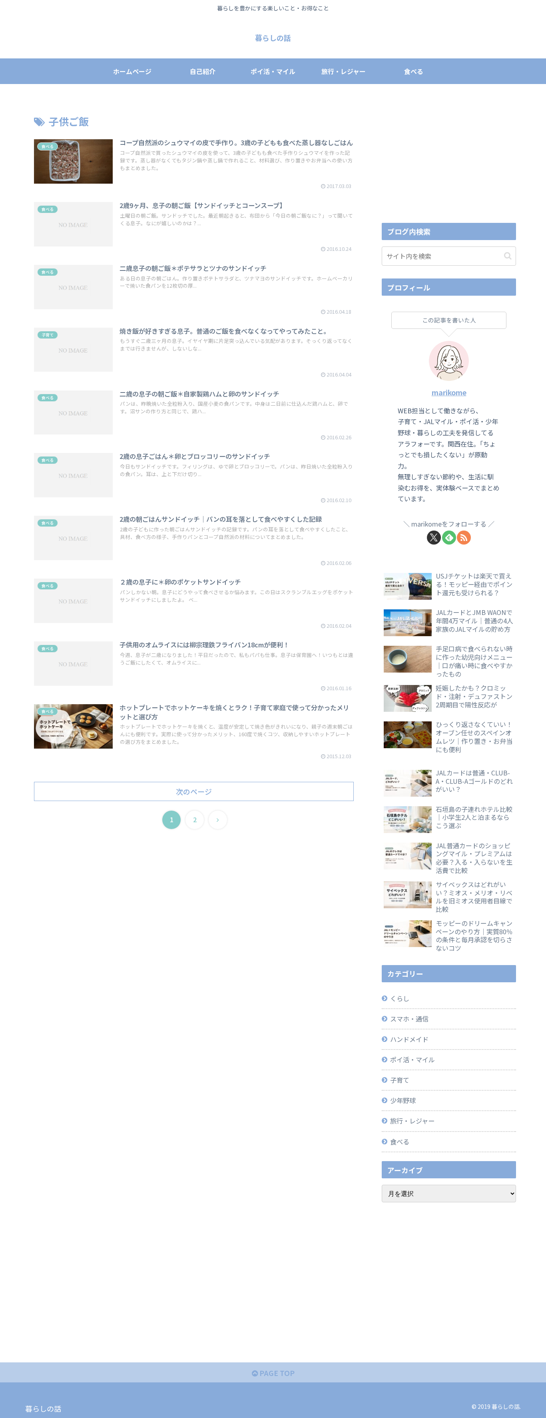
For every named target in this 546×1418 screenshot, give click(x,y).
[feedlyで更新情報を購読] (449, 538)
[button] (508, 255)
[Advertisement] (449, 158)
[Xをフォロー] (434, 538)
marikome (449, 392)
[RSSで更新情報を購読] (464, 538)
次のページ (194, 791)
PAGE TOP (276, 1373)
